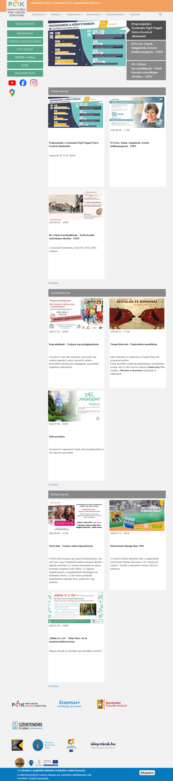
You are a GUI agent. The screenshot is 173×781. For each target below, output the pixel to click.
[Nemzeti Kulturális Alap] (43, 745)
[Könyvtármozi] (17, 745)
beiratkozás (25, 33)
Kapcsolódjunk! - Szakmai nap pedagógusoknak (74, 344)
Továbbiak (53, 283)
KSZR (25, 65)
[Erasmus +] (69, 704)
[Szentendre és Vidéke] (27, 725)
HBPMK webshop (25, 57)
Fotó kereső (25, 49)
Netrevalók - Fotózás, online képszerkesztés (71, 546)
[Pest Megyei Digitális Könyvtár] (29, 704)
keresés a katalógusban (25, 41)
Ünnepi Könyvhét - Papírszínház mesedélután (133, 344)
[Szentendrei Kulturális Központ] (111, 704)
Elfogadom (147, 772)
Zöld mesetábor (57, 436)
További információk (38, 778)
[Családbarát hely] (36, 762)
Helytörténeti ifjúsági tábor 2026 (127, 546)
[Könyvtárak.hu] (49, 725)
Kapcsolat (135, 14)
